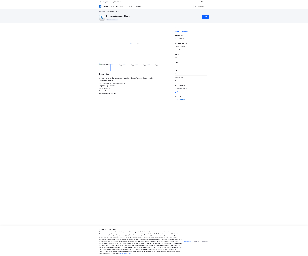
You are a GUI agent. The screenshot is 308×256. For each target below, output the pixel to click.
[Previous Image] (101, 44)
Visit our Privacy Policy (125, 253)
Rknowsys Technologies (181, 31)
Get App (205, 17)
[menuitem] (120, 6)
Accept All (196, 241)
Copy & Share (181, 100)
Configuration (187, 241)
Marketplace (108, 6)
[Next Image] (169, 44)
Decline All (205, 241)
